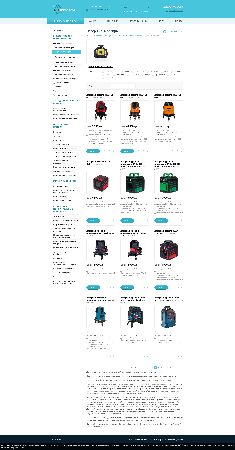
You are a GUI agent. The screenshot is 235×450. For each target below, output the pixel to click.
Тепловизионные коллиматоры (60, 161)
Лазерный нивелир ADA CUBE (98, 162)
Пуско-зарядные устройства (65, 118)
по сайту (129, 11)
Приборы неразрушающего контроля (65, 242)
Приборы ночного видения (65, 148)
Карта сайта (57, 439)
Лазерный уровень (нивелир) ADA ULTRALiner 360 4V (133, 233)
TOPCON (109, 77)
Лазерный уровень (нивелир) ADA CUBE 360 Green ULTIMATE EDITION (134, 165)
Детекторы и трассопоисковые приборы (66, 253)
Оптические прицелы (62, 171)
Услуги (161, 21)
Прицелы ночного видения (64, 175)
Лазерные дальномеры (63, 62)
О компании (112, 21)
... (173, 368)
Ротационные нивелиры (101, 66)
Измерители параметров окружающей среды (64, 236)
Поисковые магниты (62, 200)
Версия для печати (175, 31)
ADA (107, 71)
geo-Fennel (160, 74)
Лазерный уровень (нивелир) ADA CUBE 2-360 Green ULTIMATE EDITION (168, 165)
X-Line (108, 74)
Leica (166, 71)
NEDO (147, 74)
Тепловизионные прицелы (64, 156)
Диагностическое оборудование (60, 109)
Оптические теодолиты (63, 70)
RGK (116, 71)
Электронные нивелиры (63, 47)
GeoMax (177, 71)
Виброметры (58, 258)
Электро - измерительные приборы (64, 229)
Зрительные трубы (61, 144)
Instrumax (120, 74)
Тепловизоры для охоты (63, 152)
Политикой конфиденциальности (202, 445)
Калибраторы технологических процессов (65, 263)
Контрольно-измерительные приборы (63, 208)
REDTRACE (135, 74)
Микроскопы (58, 140)
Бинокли (57, 132)
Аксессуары (58, 87)
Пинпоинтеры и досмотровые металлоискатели (66, 191)
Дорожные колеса (61, 82)
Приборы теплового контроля (66, 220)
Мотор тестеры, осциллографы (66, 114)
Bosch (126, 71)
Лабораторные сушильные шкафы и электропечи (64, 282)
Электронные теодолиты (63, 74)
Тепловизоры (59, 216)
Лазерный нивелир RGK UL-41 (100, 96)
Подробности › (109, 151)
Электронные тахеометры (64, 66)
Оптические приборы (60, 125)
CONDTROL (139, 71)
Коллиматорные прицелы (64, 167)
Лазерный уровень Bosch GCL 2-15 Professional (133, 300)
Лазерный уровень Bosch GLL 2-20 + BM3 (168, 298)
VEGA (173, 74)
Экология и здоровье (62, 272)
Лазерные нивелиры (62, 51)
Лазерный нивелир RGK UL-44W (134, 96)
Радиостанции (59, 91)
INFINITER (154, 71)
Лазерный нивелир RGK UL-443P (168, 96)
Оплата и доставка (138, 21)
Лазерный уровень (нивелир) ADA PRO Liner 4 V (100, 233)
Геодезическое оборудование (130, 35)
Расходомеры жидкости (63, 268)
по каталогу (143, 11)
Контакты (178, 21)
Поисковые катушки (62, 196)
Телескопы (57, 136)
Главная (89, 35)
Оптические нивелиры (62, 43)
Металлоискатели (64, 181)
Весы (55, 277)
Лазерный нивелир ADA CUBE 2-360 (166, 232)
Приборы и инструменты (105, 35)
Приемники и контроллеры (65, 78)
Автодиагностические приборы (67, 102)
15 (177, 368)
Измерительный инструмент (65, 247)
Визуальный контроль (62, 224)
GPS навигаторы (60, 95)
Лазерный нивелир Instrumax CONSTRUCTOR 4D (100, 300)
